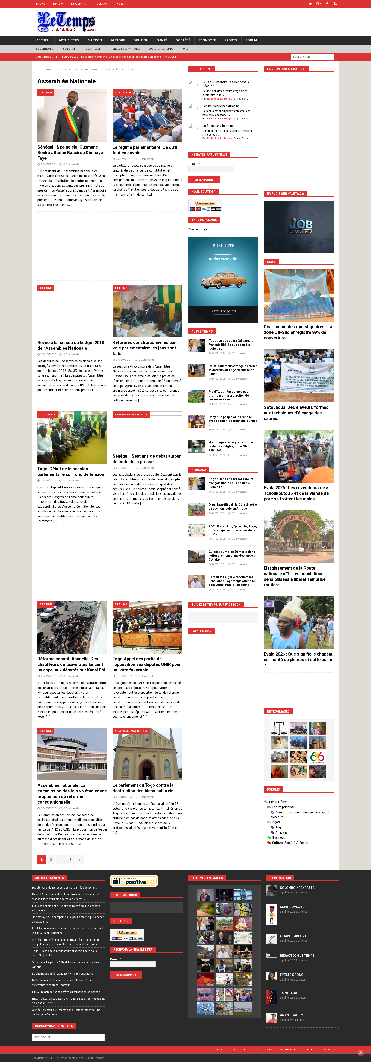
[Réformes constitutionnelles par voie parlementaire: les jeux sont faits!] (148, 311)
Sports (231, 40)
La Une (40, 4)
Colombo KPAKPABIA (297, 887)
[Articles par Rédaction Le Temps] (271, 961)
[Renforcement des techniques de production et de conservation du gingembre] (298, 757)
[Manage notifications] (360, 1052)
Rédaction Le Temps (219, 99)
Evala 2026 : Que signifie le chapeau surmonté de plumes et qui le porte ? (298, 659)
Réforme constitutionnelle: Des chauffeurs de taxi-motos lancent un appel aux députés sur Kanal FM (71, 664)
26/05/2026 (49, 164)
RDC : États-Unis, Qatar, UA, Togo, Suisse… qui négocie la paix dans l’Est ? (233, 530)
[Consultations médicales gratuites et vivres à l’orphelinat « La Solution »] (298, 728)
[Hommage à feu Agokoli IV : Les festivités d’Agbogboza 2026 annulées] (196, 446)
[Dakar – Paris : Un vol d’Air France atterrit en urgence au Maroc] (243, 1008)
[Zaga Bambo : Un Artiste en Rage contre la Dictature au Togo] (279, 771)
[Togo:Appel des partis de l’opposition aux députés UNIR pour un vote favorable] (148, 627)
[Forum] (335, 4)
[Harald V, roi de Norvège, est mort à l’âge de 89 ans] (205, 895)
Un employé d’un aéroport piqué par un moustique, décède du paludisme (68, 919)
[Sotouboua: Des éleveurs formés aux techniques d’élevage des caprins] (299, 375)
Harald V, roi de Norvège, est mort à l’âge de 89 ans (64, 887)
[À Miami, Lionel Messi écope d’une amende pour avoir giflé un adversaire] (224, 979)
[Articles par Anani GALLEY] (271, 1020)
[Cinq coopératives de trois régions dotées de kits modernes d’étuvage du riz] (279, 757)
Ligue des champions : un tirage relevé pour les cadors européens (66, 908)
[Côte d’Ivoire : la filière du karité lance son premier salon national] (243, 965)
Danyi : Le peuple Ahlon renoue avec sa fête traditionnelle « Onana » (233, 420)
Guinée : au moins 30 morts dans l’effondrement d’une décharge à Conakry (232, 555)
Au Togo (95, 40)
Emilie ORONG (292, 974)
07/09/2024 (124, 158)
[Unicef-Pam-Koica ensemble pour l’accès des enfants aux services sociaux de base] (298, 742)
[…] (69, 204)
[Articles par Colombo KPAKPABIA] (271, 893)
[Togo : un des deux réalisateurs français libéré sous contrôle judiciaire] (196, 345)
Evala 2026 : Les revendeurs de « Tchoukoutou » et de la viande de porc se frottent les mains (296, 493)
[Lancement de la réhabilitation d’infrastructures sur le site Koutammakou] (317, 742)
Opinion (141, 40)
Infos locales (262, 1049)
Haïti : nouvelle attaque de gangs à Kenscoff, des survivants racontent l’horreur (62, 982)
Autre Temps (202, 331)
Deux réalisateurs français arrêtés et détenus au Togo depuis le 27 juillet (233, 369)
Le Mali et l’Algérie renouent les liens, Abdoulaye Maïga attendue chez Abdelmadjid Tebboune (232, 581)
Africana (199, 470)
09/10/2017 (49, 354)
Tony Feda (288, 992)
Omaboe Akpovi (293, 935)
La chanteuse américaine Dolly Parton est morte (62, 973)
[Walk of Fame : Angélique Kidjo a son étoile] (205, 979)
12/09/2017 (49, 480)
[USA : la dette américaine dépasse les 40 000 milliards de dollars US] (224, 1008)
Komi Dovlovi (292, 906)
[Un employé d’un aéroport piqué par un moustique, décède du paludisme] (205, 909)
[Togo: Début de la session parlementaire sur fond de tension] (72, 437)
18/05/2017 (124, 676)
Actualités (69, 40)
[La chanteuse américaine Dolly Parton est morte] (243, 923)
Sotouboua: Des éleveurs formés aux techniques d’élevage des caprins (296, 413)
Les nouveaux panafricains (220, 105)
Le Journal (78, 4)
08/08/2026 (218, 455)
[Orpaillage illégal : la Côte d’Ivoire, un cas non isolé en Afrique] (196, 509)
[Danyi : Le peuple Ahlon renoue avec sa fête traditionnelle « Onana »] (196, 421)
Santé (162, 40)
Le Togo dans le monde (218, 125)
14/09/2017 (124, 359)
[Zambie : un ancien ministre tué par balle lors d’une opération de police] (243, 994)
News (56, 4)
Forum (121, 4)
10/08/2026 (218, 429)
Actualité (69, 69)
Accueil (43, 40)
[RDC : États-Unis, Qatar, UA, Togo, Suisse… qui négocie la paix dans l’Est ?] (196, 530)
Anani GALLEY (291, 1015)
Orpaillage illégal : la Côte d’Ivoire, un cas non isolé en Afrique (66, 964)
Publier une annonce (125, 49)
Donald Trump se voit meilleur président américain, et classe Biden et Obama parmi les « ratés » (65, 896)
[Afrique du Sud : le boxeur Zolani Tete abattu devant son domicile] (243, 951)
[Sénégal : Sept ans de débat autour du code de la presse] (148, 431)
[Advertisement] (110, 246)
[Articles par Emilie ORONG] (271, 977)
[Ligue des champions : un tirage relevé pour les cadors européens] (243, 895)
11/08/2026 (218, 404)
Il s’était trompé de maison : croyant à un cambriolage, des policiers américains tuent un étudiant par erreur (66, 942)
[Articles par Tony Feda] (271, 1001)
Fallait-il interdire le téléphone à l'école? (225, 84)
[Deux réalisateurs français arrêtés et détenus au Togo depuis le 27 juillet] (196, 370)
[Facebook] (327, 4)
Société (183, 40)
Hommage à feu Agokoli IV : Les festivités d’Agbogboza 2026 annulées (231, 446)
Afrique (118, 40)
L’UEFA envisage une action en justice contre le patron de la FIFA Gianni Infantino (68, 930)
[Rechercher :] (312, 56)
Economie (207, 40)
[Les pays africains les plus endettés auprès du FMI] (205, 1008)
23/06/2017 (124, 467)
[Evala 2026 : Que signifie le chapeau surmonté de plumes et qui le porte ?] (299, 622)
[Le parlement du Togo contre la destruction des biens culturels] (148, 754)
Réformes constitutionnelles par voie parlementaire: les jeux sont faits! (144, 348)
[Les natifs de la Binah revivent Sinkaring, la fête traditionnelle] (298, 771)
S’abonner (70, 49)
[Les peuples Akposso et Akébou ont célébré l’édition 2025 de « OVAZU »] (279, 742)
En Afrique (288, 1049)
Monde (308, 1049)
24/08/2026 (218, 539)
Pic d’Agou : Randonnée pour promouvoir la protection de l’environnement (229, 395)
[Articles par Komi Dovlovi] (271, 922)
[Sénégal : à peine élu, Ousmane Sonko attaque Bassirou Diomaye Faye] (72, 115)
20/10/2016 (124, 796)
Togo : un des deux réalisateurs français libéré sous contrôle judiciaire (231, 344)
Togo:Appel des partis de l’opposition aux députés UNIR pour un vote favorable (147, 664)
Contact (102, 4)
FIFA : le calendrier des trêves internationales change (66, 991)
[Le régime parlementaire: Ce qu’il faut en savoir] (148, 115)
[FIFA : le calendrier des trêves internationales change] (224, 937)
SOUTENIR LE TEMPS (161, 49)
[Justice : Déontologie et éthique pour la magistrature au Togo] (279, 728)
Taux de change (197, 229)
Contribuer (94, 49)
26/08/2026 (218, 353)
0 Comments (71, 164)
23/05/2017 (49, 676)
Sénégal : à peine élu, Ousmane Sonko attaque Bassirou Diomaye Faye (70, 152)
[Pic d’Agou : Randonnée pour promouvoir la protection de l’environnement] (196, 396)
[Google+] (318, 4)
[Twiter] (310, 4)
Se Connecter (45, 49)
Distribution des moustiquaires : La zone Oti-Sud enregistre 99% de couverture (298, 332)
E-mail (194, 164)
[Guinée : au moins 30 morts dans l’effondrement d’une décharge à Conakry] (196, 556)
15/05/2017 (49, 808)
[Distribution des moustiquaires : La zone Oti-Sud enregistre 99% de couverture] (299, 295)
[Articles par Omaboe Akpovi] (271, 942)
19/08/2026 (218, 379)
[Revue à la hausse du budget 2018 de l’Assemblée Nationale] (72, 311)
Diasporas (328, 1049)
